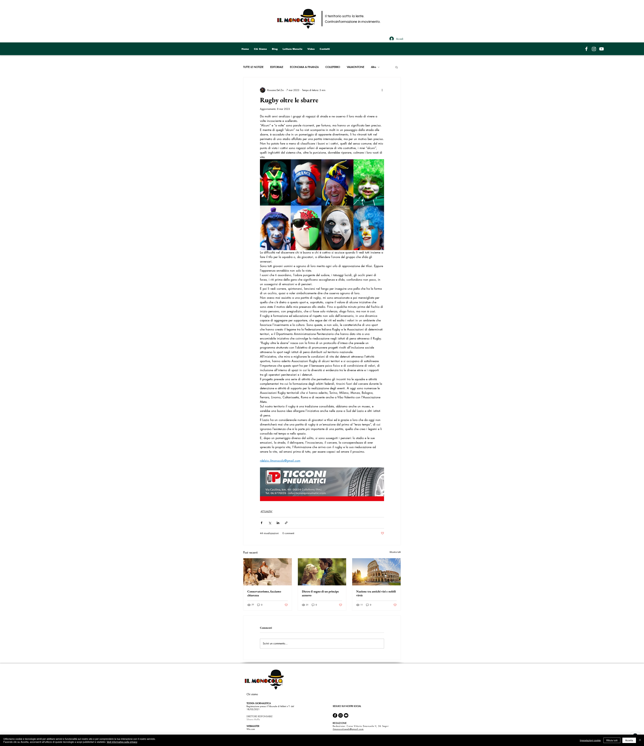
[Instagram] (594, 49)
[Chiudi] (640, 740)
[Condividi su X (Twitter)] (269, 522)
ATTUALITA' (267, 511)
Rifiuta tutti (612, 740)
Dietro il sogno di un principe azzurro (320, 593)
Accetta (629, 740)
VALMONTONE (355, 67)
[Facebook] (586, 49)
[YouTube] (601, 49)
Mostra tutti (395, 552)
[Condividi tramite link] (286, 522)
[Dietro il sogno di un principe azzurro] (322, 571)
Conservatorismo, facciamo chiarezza (264, 593)
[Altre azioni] (382, 90)
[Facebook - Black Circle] (335, 715)
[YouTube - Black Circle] (346, 715)
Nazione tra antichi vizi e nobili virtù (376, 593)
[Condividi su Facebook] (261, 522)
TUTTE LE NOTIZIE (253, 67)
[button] (396, 67)
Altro (373, 67)
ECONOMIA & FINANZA (304, 67)
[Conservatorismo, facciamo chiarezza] (267, 571)
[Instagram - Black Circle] (340, 715)
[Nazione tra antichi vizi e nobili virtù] (376, 571)
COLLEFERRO (332, 67)
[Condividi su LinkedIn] (278, 522)
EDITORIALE (276, 67)
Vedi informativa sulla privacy (122, 741)
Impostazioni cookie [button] (590, 740)
